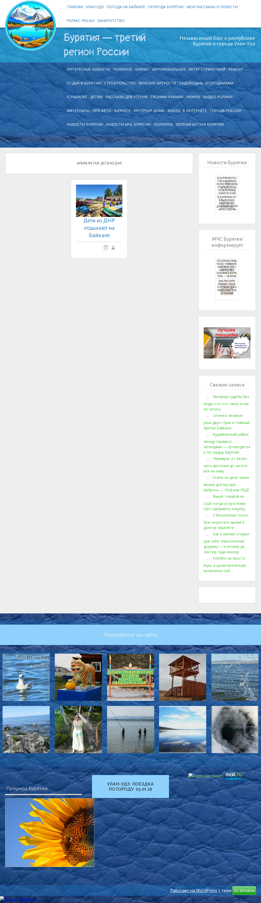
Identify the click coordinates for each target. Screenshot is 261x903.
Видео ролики (217, 96)
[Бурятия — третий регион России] (30, 25)
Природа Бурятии (166, 6)
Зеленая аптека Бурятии (200, 124)
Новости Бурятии (85, 124)
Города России (225, 110)
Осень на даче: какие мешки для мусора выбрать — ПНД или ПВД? (227, 483)
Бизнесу (122, 110)
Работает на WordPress (193, 890)
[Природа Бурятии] (49, 832)
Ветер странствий (207, 69)
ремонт (236, 69)
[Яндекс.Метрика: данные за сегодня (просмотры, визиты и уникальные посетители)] (18, 899)
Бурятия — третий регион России (105, 45)
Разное (193, 96)
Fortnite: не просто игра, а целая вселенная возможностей (225, 564)
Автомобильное (169, 69)
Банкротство (111, 20)
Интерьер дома (149, 110)
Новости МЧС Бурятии (128, 124)
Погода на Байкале (126, 6)
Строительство (120, 83)
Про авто (102, 110)
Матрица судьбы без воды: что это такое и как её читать (226, 402)
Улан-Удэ (95, 6)
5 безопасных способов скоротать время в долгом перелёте (226, 521)
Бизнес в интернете (187, 110)
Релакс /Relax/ (81, 20)
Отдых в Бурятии (84, 83)
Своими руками (166, 96)
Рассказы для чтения (126, 96)
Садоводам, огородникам (206, 83)
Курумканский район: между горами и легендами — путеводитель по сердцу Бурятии (227, 443)
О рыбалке (77, 96)
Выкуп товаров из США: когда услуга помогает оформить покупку (225, 502)
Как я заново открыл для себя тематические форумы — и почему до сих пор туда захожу (226, 543)
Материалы (78, 110)
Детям (96, 96)
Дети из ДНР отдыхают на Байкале (99, 227)
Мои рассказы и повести (212, 6)
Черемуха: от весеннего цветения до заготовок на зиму (226, 464)
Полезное (122, 69)
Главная (75, 6)
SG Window (244, 890)
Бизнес (142, 69)
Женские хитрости (157, 83)
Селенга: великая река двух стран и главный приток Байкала (227, 421)
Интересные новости (88, 69)
